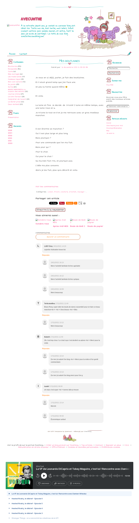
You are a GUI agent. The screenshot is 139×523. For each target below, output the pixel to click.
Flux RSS (109, 85)
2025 (10, 130)
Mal (107, 131)
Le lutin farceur (14, 97)
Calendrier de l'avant (17, 99)
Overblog (87, 431)
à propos (76, 483)
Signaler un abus (114, 445)
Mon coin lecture (15, 82)
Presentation (13, 117)
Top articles (86, 445)
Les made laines (14, 77)
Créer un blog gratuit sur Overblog (62, 445)
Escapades (12, 69)
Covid (108, 123)
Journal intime (14, 94)
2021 (10, 141)
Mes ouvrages (13, 74)
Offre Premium (58, 447)
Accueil (12, 54)
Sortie (10, 87)
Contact (23, 54)
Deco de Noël (13, 104)
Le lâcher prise (14, 102)
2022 (10, 138)
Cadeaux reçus (14, 79)
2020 (10, 143)
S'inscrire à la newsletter (50, 210)
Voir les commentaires (47, 187)
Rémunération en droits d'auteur (33, 447)
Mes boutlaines (69, 60)
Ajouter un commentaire (58, 237)
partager (61, 483)
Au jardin (12, 84)
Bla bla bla (12, 66)
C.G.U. (127, 445)
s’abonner (45, 483)
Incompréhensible (114, 128)
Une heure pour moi (114, 125)
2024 (10, 133)
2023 (10, 135)
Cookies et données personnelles (83, 447)
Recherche (114, 73)
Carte (10, 71)
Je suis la (110, 133)
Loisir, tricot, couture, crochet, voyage (66, 192)
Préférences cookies (111, 447)
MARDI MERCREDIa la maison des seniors (17, 90)
